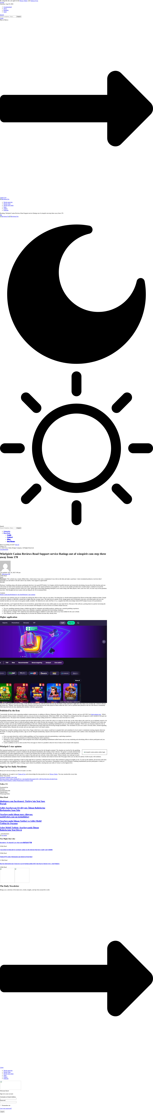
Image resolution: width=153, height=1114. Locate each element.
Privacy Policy (24, 1)
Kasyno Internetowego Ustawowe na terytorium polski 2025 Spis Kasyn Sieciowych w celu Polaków (30, 863)
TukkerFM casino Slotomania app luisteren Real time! (16, 856)
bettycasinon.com (96, 714)
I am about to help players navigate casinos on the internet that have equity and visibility (26, 849)
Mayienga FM (6, 574)
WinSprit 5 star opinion (28, 594)
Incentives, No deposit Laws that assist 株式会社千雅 (16, 842)
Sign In (17, 544)
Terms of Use (34, 1)
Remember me (6, 1105)
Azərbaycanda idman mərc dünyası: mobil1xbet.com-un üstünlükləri (16, 815)
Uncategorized (8, 7)
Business (6, 10)
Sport (5, 12)
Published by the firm (16, 594)
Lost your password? (6, 1108)
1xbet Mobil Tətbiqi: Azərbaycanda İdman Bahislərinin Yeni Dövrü (19, 828)
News (5, 8)
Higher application (5, 594)
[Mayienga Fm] (9, 216)
